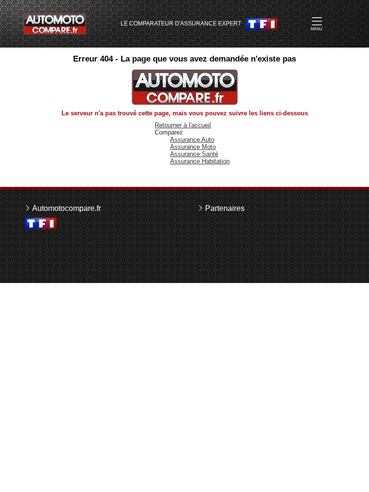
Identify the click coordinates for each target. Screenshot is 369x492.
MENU (316, 29)
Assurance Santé (194, 154)
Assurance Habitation (200, 161)
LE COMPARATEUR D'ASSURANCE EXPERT (181, 24)
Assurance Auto (192, 139)
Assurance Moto (193, 146)
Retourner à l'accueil (183, 125)
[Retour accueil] (55, 23)
